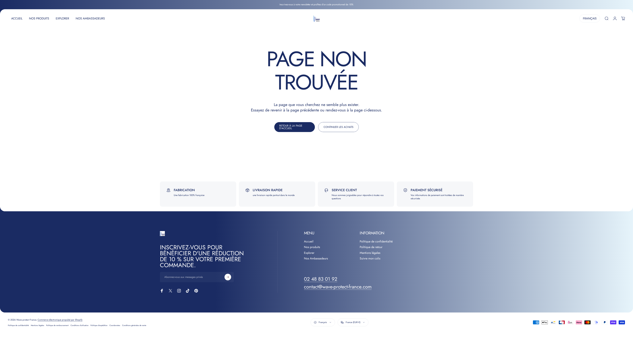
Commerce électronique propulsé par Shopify (60, 319)
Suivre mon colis (370, 258)
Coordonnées (114, 325)
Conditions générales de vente (134, 325)
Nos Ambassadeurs (316, 258)
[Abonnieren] (228, 277)
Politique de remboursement (57, 325)
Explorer (309, 253)
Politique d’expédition (98, 325)
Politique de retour (371, 247)
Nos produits (312, 247)
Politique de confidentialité (376, 241)
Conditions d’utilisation (80, 325)
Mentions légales (370, 253)
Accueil (308, 241)
